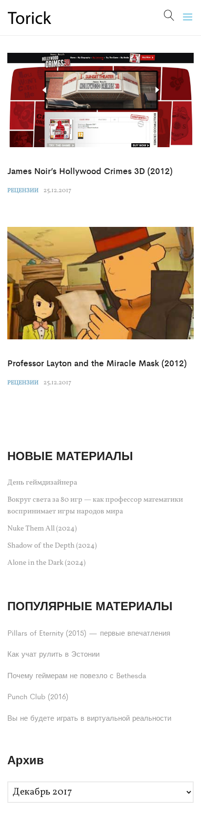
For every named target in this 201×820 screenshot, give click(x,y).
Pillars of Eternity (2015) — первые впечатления (88, 632)
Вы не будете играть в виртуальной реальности (89, 717)
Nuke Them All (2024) (42, 529)
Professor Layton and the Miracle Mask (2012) (97, 363)
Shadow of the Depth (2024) (52, 546)
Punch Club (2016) (37, 696)
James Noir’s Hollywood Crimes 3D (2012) (90, 171)
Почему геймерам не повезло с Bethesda (76, 675)
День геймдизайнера (42, 483)
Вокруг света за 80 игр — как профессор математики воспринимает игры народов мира (95, 506)
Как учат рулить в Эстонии (53, 653)
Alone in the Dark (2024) (46, 563)
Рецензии (23, 191)
